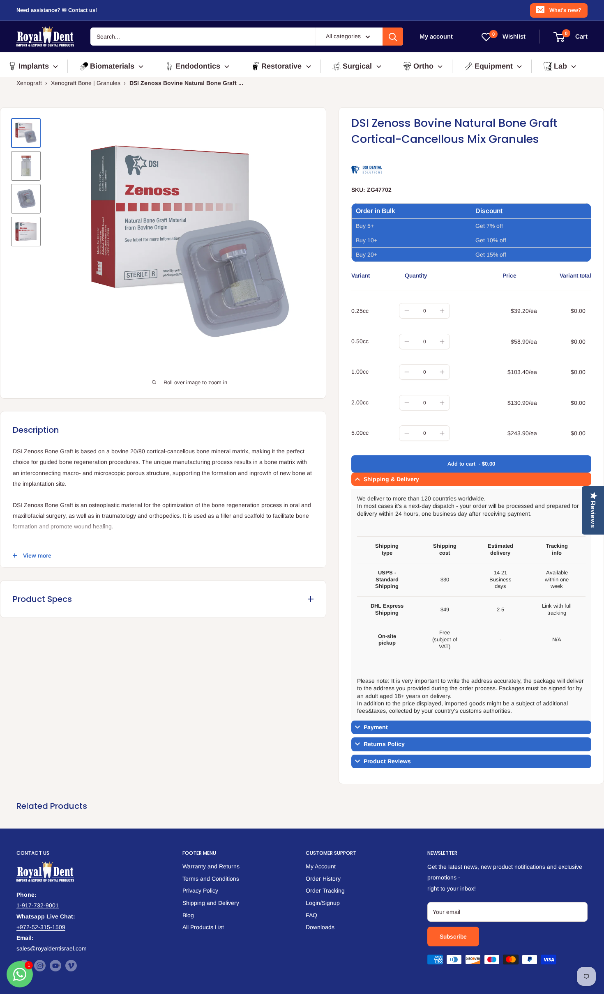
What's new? (565, 10)
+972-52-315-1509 (40, 927)
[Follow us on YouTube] (55, 965)
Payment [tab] (376, 727)
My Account (321, 866)
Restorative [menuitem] (281, 66)
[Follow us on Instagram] (40, 965)
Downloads (320, 927)
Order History (323, 878)
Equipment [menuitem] (494, 66)
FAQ (311, 915)
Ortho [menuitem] (423, 66)
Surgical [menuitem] (357, 66)
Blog (188, 915)
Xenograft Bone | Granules (85, 83)
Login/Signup (323, 903)
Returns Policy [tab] (384, 744)
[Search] (393, 37)
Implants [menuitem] (33, 66)
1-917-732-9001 (37, 905)
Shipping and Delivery (210, 903)
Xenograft (29, 83)
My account (436, 36)
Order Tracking (325, 890)
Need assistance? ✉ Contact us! (56, 10)
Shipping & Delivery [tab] (391, 479)
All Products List (203, 927)
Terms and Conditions (210, 878)
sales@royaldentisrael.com (51, 948)
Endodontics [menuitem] (197, 66)
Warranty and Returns (211, 866)
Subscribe (453, 936)
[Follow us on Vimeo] (71, 965)
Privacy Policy (200, 890)
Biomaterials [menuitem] (112, 66)
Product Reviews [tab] (387, 761)
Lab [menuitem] (560, 66)
